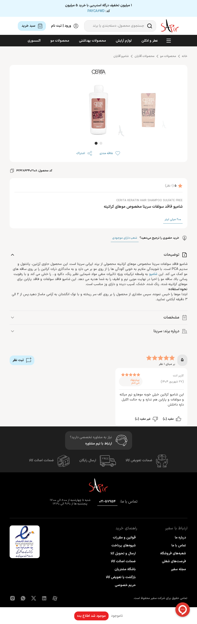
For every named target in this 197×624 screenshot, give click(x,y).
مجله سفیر (178, 569)
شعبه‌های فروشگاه (173, 553)
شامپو (153, 274)
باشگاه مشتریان (125, 569)
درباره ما (180, 537)
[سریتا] (98, 73)
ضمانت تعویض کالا (139, 460)
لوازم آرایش (124, 40)
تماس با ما (179, 545)
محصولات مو (59, 40)
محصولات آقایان (144, 56)
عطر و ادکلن (150, 40)
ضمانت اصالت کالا (41, 460)
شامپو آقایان (121, 56)
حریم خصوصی (125, 585)
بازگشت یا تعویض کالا (121, 577)
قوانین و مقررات (124, 537)
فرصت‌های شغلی (174, 561)
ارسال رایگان (87, 460)
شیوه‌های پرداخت (123, 545)
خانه (184, 56)
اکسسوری (34, 40)
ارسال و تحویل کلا (123, 553)
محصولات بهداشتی (92, 40)
